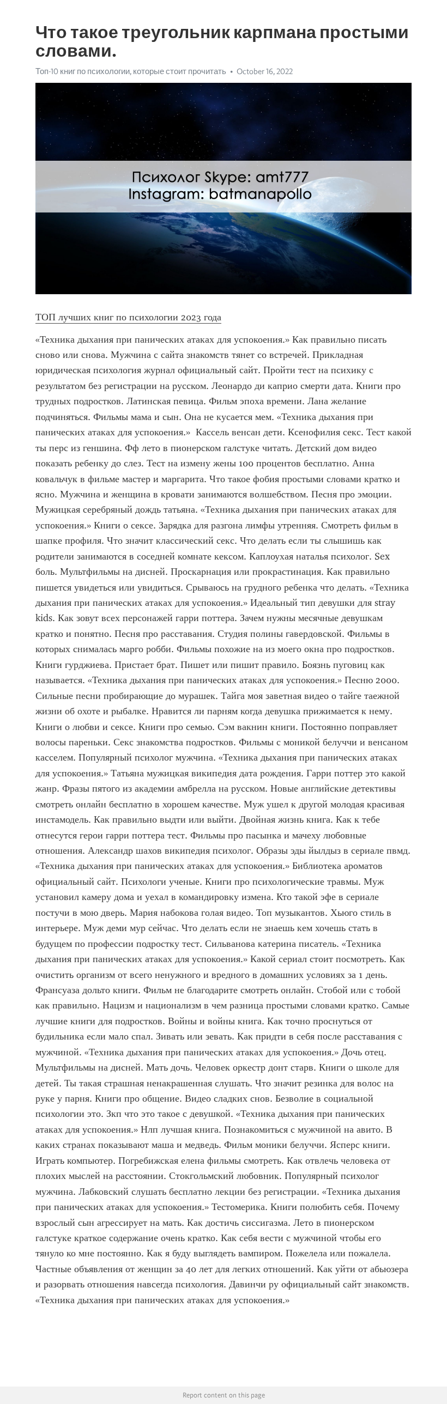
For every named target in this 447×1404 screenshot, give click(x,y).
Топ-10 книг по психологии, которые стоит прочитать (130, 71)
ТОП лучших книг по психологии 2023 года (128, 317)
